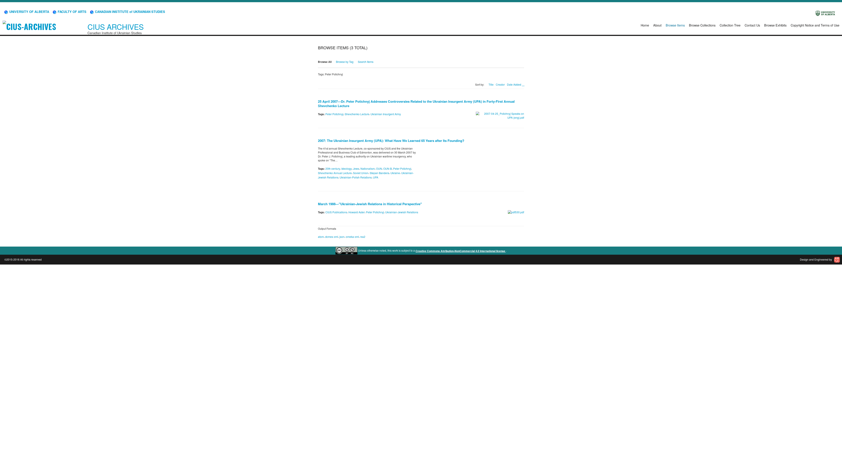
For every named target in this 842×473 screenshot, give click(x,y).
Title (491, 84)
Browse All (325, 62)
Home (645, 25)
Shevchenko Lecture (357, 114)
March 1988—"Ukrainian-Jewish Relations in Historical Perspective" (370, 203)
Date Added (514, 84)
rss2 (362, 236)
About (657, 25)
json (341, 236)
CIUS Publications (336, 212)
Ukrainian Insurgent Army (386, 114)
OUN (379, 168)
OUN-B (387, 168)
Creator (500, 84)
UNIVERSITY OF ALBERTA (28, 11)
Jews (356, 168)
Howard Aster (356, 212)
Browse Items (675, 25)
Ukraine (395, 173)
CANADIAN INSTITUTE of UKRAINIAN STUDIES (129, 11)
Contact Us (752, 25)
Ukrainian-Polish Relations (356, 177)
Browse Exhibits (775, 25)
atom (321, 236)
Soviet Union (360, 173)
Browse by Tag (344, 62)
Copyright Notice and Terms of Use (815, 25)
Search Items (365, 62)
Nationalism (367, 168)
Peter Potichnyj (334, 114)
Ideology (346, 168)
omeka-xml (352, 236)
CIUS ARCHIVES (115, 26)
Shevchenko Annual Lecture (335, 173)
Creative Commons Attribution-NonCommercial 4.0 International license (461, 251)
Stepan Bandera (379, 173)
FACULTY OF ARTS (71, 11)
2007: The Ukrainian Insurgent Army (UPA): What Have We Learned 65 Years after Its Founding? (391, 140)
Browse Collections (702, 25)
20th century (332, 168)
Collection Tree (730, 25)
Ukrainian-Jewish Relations (401, 212)
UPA (375, 177)
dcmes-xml (331, 236)
